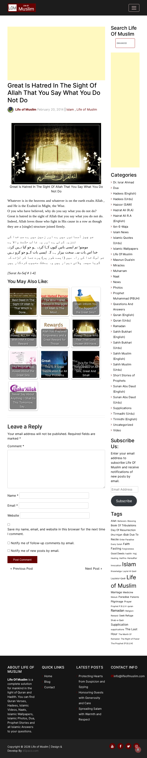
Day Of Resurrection (123, 530)
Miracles (119, 265)
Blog (47, 681)
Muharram (120, 271)
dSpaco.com (30, 750)
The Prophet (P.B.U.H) (122, 643)
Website (13, 515)
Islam (70, 109)
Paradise (123, 596)
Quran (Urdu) (122, 320)
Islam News (121, 232)
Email (12, 505)
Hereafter (132, 558)
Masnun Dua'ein (124, 260)
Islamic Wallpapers (125, 248)
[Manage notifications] (138, 750)
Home (48, 676)
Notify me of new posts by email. (35, 551)
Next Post (92, 568)
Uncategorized (123, 425)
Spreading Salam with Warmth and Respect (90, 714)
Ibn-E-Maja (120, 226)
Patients (134, 597)
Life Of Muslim (122, 254)
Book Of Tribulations (123, 525)
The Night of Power (130, 639)
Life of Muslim (87, 109)
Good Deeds (117, 553)
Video (117, 430)
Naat (116, 276)
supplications (117, 629)
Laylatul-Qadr (118, 578)
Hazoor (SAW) (122, 204)
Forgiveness (128, 549)
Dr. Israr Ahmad (123, 182)
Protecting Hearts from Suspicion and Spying (92, 681)
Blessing (131, 521)
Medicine (128, 592)
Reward (114, 615)
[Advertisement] (56, 53)
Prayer (128, 601)
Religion (129, 611)
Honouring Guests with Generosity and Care (91, 698)
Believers (122, 521)
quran (130, 606)
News (117, 282)
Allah (114, 520)
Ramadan (119, 326)
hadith (128, 553)
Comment (15, 446)
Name (12, 495)
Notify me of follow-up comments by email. (42, 543)
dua (126, 534)
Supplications (122, 408)
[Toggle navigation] (134, 8)
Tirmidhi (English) (125, 419)
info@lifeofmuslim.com (129, 676)
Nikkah (114, 597)
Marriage (116, 592)
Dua (115, 188)
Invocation (116, 565)
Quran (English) (123, 315)
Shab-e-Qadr (117, 620)
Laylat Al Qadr (129, 571)
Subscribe (124, 501)
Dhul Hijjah (116, 534)
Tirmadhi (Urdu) (124, 413)
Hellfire (122, 558)
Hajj (135, 553)
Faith (126, 544)
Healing (114, 558)
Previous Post (23, 568)
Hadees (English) (124, 193)
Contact (49, 687)
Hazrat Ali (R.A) (123, 210)
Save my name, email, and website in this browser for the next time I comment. (56, 531)
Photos (118, 287)
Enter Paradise (127, 539)
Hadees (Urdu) (123, 199)
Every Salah (116, 544)
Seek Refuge (126, 615)
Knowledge (116, 571)
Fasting (116, 548)
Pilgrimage (117, 601)
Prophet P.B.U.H (119, 606)
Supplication (119, 624)
